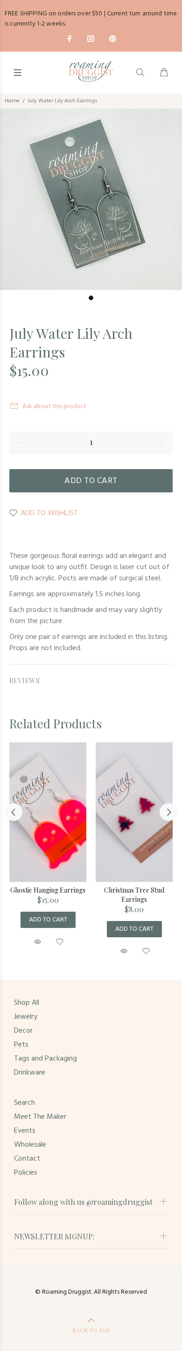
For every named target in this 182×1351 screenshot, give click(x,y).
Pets (21, 1045)
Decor (23, 1031)
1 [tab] (91, 298)
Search (24, 1103)
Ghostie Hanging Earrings (47, 890)
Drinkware (29, 1073)
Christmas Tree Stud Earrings (134, 895)
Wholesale (30, 1145)
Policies (25, 1173)
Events (24, 1131)
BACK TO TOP (91, 1330)
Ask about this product (54, 406)
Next (168, 812)
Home (12, 101)
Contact (27, 1159)
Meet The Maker (40, 1117)
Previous (13, 812)
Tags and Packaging (45, 1059)
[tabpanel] (91, 199)
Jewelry (25, 1017)
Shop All (26, 1003)
